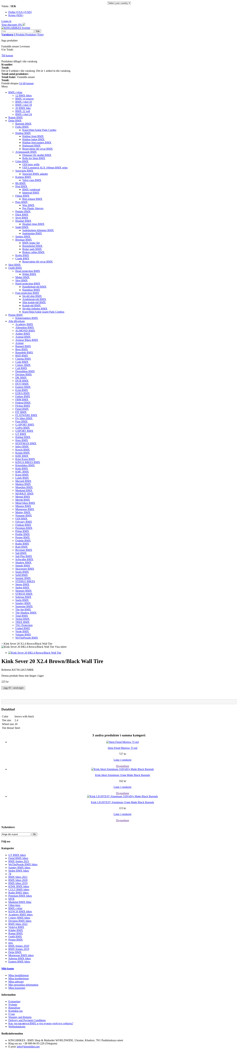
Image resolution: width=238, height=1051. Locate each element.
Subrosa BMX (23, 596)
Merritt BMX (22, 499)
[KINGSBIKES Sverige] (15, 27)
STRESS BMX (24, 593)
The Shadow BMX (26, 612)
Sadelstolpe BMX (32, 233)
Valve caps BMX (31, 180)
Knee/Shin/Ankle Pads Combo (39, 130)
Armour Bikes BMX (26, 339)
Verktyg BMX (16, 927)
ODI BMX (21, 518)
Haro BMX (21, 440)
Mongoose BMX (24, 509)
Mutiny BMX (22, 512)
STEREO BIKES (25, 581)
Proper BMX (22, 537)
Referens (6, 669)
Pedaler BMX (23, 211)
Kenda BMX (22, 452)
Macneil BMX (23, 481)
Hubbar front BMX (33, 136)
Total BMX (21, 615)
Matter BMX (22, 277)
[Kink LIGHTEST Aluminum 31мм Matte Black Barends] (122, 796)
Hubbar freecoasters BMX (36, 142)
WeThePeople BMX (26, 637)
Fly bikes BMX (24, 418)
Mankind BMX (23, 490)
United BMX (22, 628)
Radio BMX (22, 543)
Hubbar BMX (23, 133)
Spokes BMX (22, 236)
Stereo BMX (22, 584)
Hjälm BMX (29, 274)
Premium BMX (23, 528)
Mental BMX (22, 496)
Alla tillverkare (16, 321)
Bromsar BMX (23, 239)
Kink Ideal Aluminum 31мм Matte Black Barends (122, 775)
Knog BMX (22, 474)
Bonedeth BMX (24, 352)
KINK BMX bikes (18, 886)
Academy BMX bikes (20, 914)
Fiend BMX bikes (18, 858)
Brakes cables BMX (33, 252)
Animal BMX (23, 336)
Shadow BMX (23, 562)
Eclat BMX (21, 390)
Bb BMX (20, 183)
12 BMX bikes (23, 95)
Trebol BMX (22, 618)
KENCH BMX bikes (20, 911)
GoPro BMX (22, 427)
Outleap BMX (23, 524)
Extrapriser (14, 1001)
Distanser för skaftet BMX (36, 155)
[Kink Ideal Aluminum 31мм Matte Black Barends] (122, 769)
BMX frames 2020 (18, 945)
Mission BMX (23, 506)
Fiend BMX (22, 408)
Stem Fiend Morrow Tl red (122, 747)
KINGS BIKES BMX (27, 462)
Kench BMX (22, 449)
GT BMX (20, 434)
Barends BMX (23, 123)
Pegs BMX (21, 202)
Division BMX (23, 374)
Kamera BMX (23, 177)
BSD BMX (21, 355)
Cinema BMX (23, 358)
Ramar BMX (15, 117)
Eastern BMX (23, 387)
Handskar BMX (31, 289)
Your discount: (11, 24)
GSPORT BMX (24, 430)
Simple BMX (22, 565)
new (10, 942)
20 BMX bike (23, 108)
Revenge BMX (23, 549)
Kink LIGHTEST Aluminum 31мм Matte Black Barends (122, 802)
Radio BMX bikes (18, 892)
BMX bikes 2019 (18, 883)
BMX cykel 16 (23, 101)
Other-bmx (14, 905)
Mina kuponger (16, 987)
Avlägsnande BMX (26, 151)
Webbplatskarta (16, 1026)
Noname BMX (23, 515)
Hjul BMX (21, 186)
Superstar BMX (24, 606)
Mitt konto (7, 968)
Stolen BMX (22, 587)
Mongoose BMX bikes (21, 955)
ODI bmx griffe (31, 164)
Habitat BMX (22, 437)
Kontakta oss (15, 1010)
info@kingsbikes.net (28, 1046)
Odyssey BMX (23, 521)
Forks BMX (22, 126)
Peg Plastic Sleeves (32, 208)
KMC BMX (22, 471)
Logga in (6, 21)
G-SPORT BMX (24, 424)
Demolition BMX (25, 371)
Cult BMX (21, 368)
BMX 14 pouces (24, 98)
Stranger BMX (23, 590)
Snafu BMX (22, 571)
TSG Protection (24, 625)
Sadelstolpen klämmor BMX (38, 230)
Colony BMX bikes (19, 917)
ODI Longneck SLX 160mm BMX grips (45, 167)
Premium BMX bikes (20, 895)
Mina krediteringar (18, 978)
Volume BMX (23, 634)
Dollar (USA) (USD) (20, 12)
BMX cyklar (15, 92)
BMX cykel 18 (23, 104)
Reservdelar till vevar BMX (37, 148)
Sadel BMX (22, 227)
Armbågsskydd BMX (34, 299)
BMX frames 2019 (18, 949)
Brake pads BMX (32, 249)
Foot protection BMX (27, 292)
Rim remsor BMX (32, 198)
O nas (11, 1014)
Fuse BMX (21, 421)
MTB (11, 898)
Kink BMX (21, 468)
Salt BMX (21, 553)
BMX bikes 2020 (18, 880)
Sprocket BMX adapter (35, 173)
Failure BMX (22, 396)
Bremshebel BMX (32, 245)
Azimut (19, 343)
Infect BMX (22, 446)
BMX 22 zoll (22, 111)
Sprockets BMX (24, 170)
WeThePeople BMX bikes (22, 864)
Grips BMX (22, 161)
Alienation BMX (24, 327)
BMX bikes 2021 (18, 876)
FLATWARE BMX (26, 415)
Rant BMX (21, 546)
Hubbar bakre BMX (33, 139)
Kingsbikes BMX (25, 465)
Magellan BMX (24, 487)
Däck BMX (21, 214)
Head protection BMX (27, 271)
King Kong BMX (25, 459)
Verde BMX (22, 631)
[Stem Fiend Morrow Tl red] (122, 742)
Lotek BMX (22, 477)
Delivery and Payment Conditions (27, 1020)
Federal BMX (23, 402)
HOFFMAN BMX (25, 443)
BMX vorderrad (31, 189)
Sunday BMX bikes (19, 867)
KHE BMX (21, 455)
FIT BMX (21, 412)
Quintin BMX (23, 540)
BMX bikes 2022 (18, 923)
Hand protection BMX (27, 283)
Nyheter (12, 1004)
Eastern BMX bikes (19, 961)
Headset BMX (23, 220)
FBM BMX (21, 399)
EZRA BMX (22, 393)
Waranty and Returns (20, 1017)
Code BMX (21, 361)
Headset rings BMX (33, 224)
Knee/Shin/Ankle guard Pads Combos (43, 311)
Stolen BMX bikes (18, 870)
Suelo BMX (22, 600)
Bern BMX (21, 349)
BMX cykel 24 (23, 114)
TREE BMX (22, 622)
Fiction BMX (22, 405)
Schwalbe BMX (24, 559)
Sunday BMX (23, 603)
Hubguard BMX (31, 145)
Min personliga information (23, 984)
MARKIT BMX (24, 493)
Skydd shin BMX (32, 296)
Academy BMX (24, 324)
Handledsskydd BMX (34, 286)
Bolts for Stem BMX (33, 158)
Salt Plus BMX (23, 556)
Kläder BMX (15, 930)
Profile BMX (22, 534)
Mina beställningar (18, 975)
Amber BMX (22, 333)
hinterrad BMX (30, 192)
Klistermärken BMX (26, 318)
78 (9, 873)
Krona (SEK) (15, 15)
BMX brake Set (31, 242)
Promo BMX (15, 314)
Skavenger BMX (24, 568)
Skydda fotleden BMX (34, 308)
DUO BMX (22, 383)
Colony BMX (23, 365)
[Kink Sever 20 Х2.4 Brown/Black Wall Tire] (34, 652)
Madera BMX (23, 484)
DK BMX (21, 377)
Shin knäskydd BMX (34, 302)
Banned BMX (23, 346)
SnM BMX (21, 575)
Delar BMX (15, 120)
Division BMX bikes (19, 920)
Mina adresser (16, 981)
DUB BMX (22, 380)
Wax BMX (28, 205)
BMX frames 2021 (18, 861)
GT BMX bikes (17, 855)
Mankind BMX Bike (19, 902)
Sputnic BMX (23, 578)
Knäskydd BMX (31, 305)
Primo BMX (22, 531)
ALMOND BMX (25, 330)
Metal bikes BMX (25, 502)
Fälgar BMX (22, 195)
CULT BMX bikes (18, 889)
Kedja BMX (22, 255)
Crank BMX (22, 258)
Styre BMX (21, 217)
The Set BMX (23, 609)
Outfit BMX (15, 267)
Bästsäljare (14, 1007)
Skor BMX (14, 264)
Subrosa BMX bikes (19, 958)
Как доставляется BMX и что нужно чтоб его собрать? (40, 1023)
